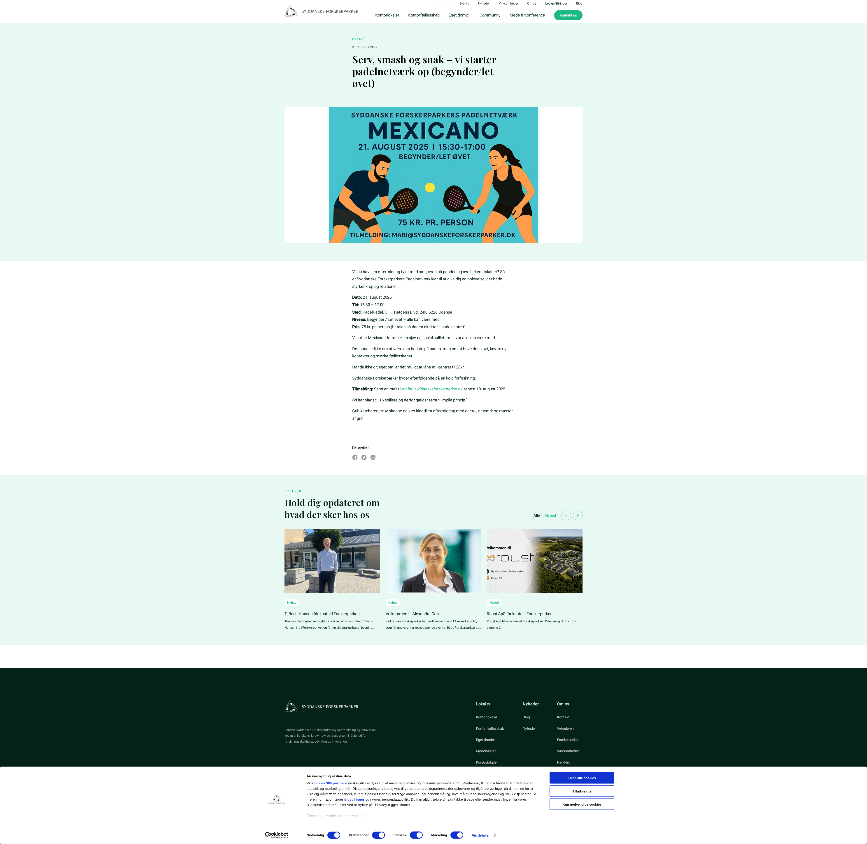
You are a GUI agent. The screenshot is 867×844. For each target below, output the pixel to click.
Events (464, 3)
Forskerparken (568, 740)
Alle (537, 515)
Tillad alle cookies (582, 778)
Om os (531, 3)
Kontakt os (568, 15)
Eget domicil (460, 15)
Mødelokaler (486, 751)
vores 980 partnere (331, 783)
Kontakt (563, 717)
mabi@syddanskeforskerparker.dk (432, 389)
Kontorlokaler (387, 15)
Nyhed (550, 515)
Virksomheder (508, 3)
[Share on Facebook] (355, 457)
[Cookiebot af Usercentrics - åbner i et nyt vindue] (276, 835)
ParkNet (563, 762)
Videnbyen (565, 728)
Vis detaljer (481, 835)
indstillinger (354, 799)
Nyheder (484, 3)
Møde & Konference (527, 15)
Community (490, 15)
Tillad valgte (581, 791)
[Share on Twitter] (364, 457)
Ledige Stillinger (556, 3)
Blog (579, 3)
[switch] (378, 835)
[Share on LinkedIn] (373, 457)
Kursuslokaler (487, 762)
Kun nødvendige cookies (581, 804)
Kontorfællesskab (424, 15)
